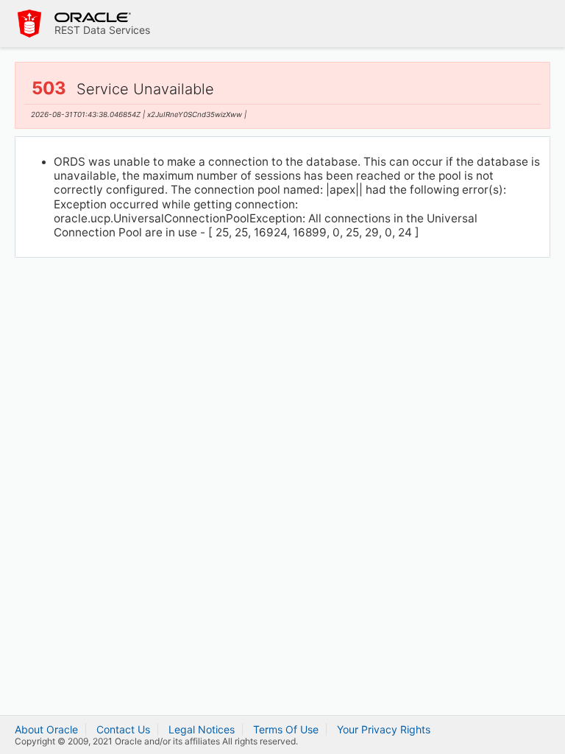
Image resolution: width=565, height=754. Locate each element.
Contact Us (123, 729)
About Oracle (46, 729)
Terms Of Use (286, 729)
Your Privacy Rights (383, 729)
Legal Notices (201, 729)
